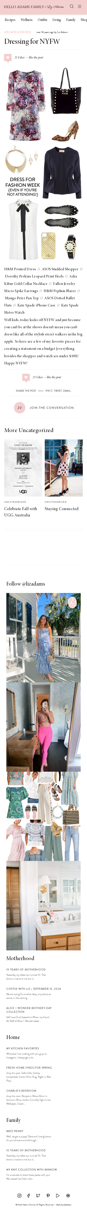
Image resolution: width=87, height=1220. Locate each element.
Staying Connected (62, 509)
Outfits (42, 20)
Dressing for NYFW (32, 42)
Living (57, 20)
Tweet (58, 390)
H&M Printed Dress (20, 269)
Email (67, 390)
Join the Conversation (46, 408)
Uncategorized (17, 32)
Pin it (49, 390)
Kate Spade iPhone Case (37, 305)
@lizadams (33, 584)
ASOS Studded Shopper (60, 269)
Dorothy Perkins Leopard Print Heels (34, 277)
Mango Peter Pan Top (22, 298)
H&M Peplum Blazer (60, 291)
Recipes (10, 20)
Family (70, 20)
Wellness (27, 20)
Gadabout (67, 1204)
